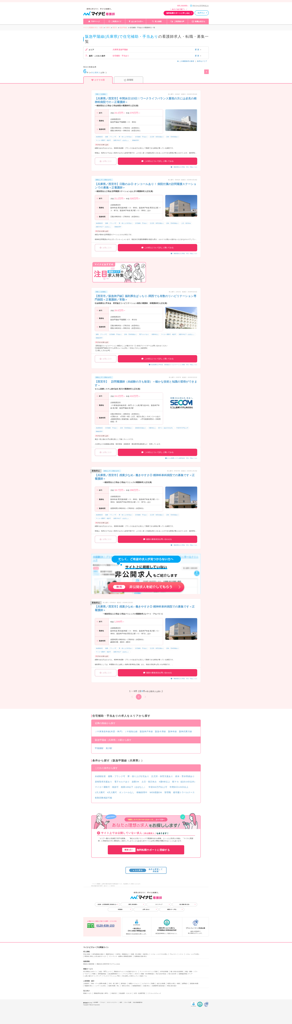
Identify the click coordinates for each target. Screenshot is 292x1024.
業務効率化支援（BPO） (101, 993)
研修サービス (87, 993)
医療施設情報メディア (185, 974)
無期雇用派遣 (136, 986)
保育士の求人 (126, 986)
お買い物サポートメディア (93, 976)
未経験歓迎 (100, 776)
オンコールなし (126, 792)
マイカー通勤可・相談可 (107, 787)
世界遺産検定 (102, 974)
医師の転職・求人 (113, 986)
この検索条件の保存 (187, 61)
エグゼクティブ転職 (148, 983)
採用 (121, 1002)
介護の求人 (146, 986)
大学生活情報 (164, 971)
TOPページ (95, 21)
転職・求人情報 (136, 954)
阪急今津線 (160, 731)
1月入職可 (100, 792)
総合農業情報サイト (114, 974)
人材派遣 (86, 983)
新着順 (130, 80)
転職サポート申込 (171, 909)
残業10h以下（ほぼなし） (133, 787)
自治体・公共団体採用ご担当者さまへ (107, 904)
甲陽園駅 (99, 748)
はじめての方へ (137, 21)
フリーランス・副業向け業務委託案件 (120, 956)
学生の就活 (86, 954)
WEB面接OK (156, 792)
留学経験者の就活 (98, 954)
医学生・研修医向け (122, 954)
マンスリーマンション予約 (111, 976)
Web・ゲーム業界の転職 (98, 983)
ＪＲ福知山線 (131, 731)
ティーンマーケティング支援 (149, 971)
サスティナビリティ (112, 1002)
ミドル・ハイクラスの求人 (159, 954)
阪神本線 (172, 731)
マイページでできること (200, 5)
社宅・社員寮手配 (139, 993)
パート (181, 954)
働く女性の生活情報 (177, 971)
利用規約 (120, 909)
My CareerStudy (161, 974)
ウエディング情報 (90, 974)
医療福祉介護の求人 (140, 956)
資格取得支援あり (103, 782)
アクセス (102, 1002)
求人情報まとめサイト (90, 971)
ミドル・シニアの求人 (192, 954)
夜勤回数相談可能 (103, 798)
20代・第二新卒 (114, 983)
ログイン (201, 13)
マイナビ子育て (128, 974)
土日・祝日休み (149, 782)
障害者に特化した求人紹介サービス (95, 956)
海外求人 (146, 954)
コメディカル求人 (100, 986)
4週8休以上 (164, 782)
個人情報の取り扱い (185, 904)
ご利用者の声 (179, 21)
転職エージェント (134, 983)
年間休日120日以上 (179, 787)
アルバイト (173, 954)
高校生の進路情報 (88, 964)
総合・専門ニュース (105, 971)
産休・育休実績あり (185, 776)
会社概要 (95, 1002)
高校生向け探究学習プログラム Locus (108, 964)
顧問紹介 (185, 983)
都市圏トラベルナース (184, 792)
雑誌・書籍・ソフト (191, 971)
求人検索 (158, 21)
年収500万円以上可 (158, 787)
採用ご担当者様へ (182, 5)
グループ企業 (127, 1002)
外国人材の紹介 (172, 986)
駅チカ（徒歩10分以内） (184, 782)
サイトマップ (158, 904)
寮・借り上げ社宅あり (138, 776)
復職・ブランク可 (116, 776)
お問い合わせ (146, 909)
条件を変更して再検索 (148, 870)
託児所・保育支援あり (162, 776)
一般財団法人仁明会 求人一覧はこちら (185, 167)
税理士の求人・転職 (173, 983)
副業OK (135, 782)
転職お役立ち (200, 21)
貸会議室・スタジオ (125, 993)
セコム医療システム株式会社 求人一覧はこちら (182, 458)
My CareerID (172, 974)
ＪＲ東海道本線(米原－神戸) (108, 731)
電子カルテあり (121, 782)
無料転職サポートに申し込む (178, 13)
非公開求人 (96, 72)
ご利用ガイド (116, 21)
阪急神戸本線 (146, 731)
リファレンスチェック (154, 993)
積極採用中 (142, 792)
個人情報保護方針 (137, 1002)
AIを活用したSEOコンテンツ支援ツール (134, 976)
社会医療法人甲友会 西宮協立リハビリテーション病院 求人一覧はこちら (174, 364)
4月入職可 (112, 792)
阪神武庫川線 (185, 731)
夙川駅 (109, 748)
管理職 (167, 792)
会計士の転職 (161, 983)
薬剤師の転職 (194, 983)
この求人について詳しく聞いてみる (159, 161)
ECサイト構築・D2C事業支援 (144, 974)
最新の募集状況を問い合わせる (159, 539)
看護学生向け (110, 954)
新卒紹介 (123, 983)
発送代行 (114, 993)
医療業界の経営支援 (158, 986)
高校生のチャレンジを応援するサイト (125, 971)
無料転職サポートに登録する (147, 849)
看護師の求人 (89, 986)
